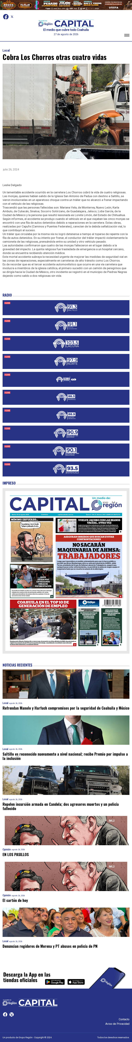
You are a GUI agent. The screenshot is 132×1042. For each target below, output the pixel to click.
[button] (126, 35)
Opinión (7, 849)
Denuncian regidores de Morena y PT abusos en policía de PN (50, 946)
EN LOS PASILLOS (16, 854)
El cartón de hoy (15, 900)
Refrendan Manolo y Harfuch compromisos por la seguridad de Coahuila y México (66, 708)
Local (6, 50)
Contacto (124, 1019)
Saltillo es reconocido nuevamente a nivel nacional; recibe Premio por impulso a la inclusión (65, 756)
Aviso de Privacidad (117, 1023)
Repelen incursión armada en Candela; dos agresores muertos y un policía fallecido (61, 806)
